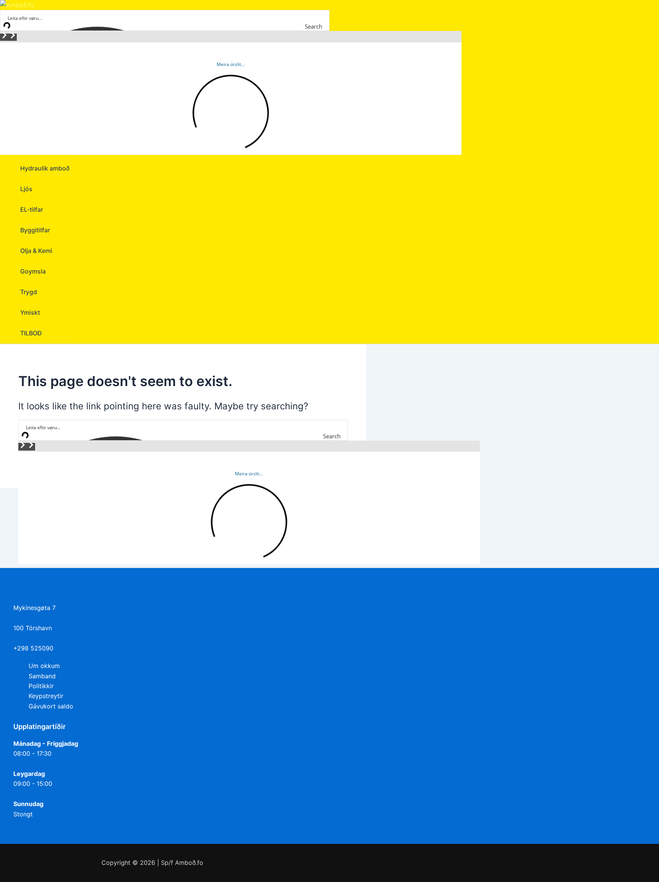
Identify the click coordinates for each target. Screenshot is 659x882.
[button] (4, 37)
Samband (42, 676)
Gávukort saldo (51, 706)
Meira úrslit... (230, 64)
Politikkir (41, 686)
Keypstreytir (46, 696)
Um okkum (44, 666)
